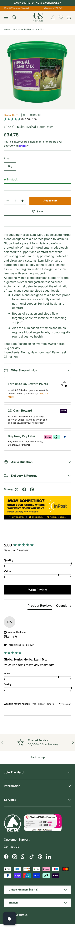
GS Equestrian (19, 914)
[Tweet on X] (16, 489)
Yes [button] (34, 703)
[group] (37, 545)
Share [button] (50, 703)
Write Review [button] (37, 590)
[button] (69, 17)
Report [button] (41, 703)
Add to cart (50, 200)
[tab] (40, 606)
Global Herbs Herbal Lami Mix (28, 29)
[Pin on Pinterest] (32, 489)
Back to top (38, 757)
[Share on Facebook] (24, 489)
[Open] (9, 918)
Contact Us (11, 846)
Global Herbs (11, 115)
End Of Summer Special (15, 8)
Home (7, 29)
